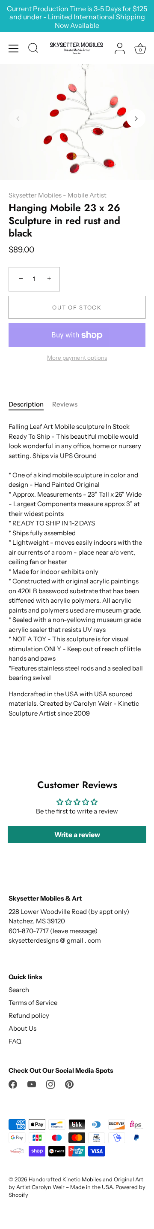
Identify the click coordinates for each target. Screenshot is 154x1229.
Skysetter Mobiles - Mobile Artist (58, 195)
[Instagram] (50, 1084)
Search (19, 990)
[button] (18, 118)
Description (26, 404)
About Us (22, 1028)
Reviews (64, 404)
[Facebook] (13, 1084)
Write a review (77, 834)
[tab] (30, 405)
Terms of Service (33, 1002)
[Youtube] (31, 1084)
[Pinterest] (69, 1084)
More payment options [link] (77, 357)
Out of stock (76, 307)
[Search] (33, 49)
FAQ (15, 1041)
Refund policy (29, 1015)
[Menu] (13, 48)
